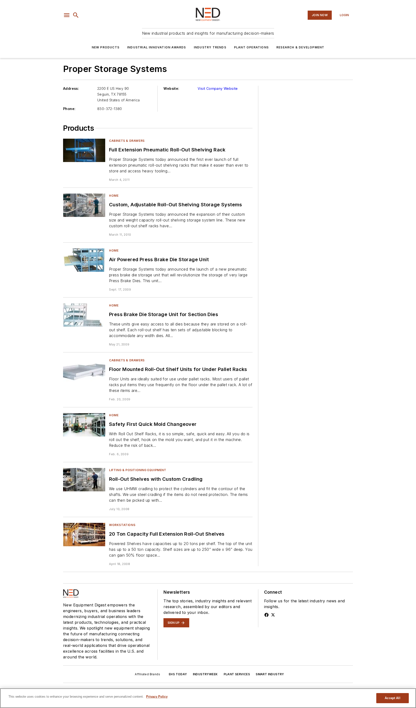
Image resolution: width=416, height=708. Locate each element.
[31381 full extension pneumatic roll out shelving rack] (84, 150)
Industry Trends (210, 47)
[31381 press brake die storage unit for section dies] (84, 315)
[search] (75, 15)
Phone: (69, 109)
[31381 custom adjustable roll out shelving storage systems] (84, 205)
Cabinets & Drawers (127, 141)
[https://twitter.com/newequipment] (273, 614)
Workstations (122, 525)
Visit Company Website (218, 88)
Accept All (392, 698)
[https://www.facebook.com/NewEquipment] (266, 614)
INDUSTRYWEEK (205, 674)
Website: (171, 88)
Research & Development (300, 47)
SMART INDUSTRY (270, 674)
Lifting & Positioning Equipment (137, 470)
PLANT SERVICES (237, 674)
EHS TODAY (178, 674)
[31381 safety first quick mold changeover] (84, 424)
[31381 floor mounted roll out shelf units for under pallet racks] (84, 370)
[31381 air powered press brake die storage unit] (84, 260)
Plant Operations (251, 47)
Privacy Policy (157, 696)
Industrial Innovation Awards (156, 47)
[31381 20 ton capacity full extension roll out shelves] (84, 534)
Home (113, 195)
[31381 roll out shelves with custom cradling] (84, 479)
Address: (71, 88)
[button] (66, 15)
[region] (208, 698)
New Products (105, 47)
